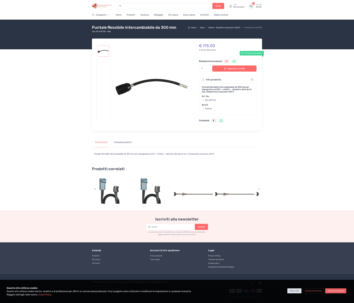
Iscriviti (201, 227)
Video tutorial (221, 15)
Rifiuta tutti (294, 291)
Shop (202, 28)
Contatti (204, 15)
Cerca (218, 6)
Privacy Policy (214, 256)
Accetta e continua (336, 291)
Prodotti (131, 15)
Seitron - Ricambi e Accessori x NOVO (224, 28)
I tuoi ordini (155, 259)
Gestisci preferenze (313, 291)
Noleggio (158, 15)
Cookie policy (214, 263)
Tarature (144, 15)
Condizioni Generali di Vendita (221, 267)
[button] (227, 79)
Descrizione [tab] (101, 142)
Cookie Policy (44, 294)
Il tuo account (156, 256)
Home (119, 15)
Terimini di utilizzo (216, 259)
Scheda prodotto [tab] (123, 142)
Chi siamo (173, 15)
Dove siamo (189, 15)
